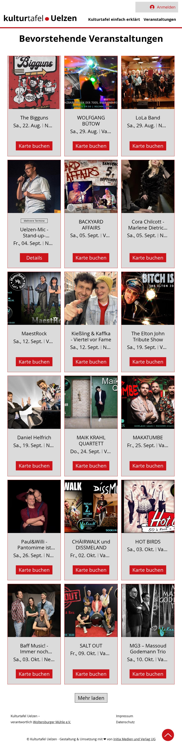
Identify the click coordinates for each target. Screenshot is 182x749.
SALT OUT (91, 646)
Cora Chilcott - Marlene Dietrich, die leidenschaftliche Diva (148, 225)
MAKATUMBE (148, 438)
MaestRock (34, 333)
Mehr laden (91, 698)
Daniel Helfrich (34, 438)
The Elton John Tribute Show (148, 336)
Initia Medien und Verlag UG (134, 739)
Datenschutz (125, 722)
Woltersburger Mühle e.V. (52, 722)
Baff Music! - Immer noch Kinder (34, 649)
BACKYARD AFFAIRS (91, 225)
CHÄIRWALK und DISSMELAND (91, 545)
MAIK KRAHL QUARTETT (91, 440)
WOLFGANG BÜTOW (91, 121)
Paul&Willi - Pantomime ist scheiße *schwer (34, 545)
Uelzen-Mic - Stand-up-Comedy (34, 232)
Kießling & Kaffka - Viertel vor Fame (91, 336)
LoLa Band (148, 118)
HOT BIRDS (147, 542)
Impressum (124, 716)
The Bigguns (34, 118)
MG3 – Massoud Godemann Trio (148, 649)
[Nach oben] (168, 735)
